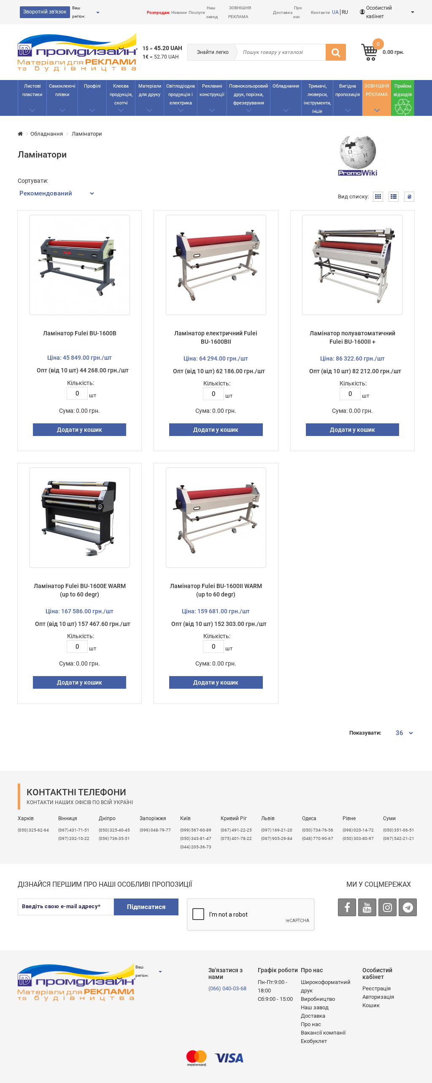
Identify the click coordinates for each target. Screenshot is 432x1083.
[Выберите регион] (97, 12)
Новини (179, 12)
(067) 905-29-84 (276, 838)
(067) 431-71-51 (73, 830)
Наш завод (315, 1007)
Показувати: (365, 733)
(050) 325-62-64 (33, 830)
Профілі (92, 86)
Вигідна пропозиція (347, 90)
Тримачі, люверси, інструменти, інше (317, 98)
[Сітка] (378, 197)
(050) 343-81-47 (195, 838)
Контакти (320, 12)
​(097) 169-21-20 (276, 830)
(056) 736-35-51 (114, 838)
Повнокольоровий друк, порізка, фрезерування (248, 94)
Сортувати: (33, 180)
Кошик (371, 1005)
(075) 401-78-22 (236, 838)
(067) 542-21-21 (398, 838)
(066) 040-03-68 (227, 988)
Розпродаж (158, 12)
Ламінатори (86, 134)
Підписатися (146, 907)
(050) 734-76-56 (317, 830)
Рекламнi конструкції (212, 90)
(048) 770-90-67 (317, 838)
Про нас (311, 1024)
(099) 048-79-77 (155, 830)
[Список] (394, 197)
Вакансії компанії (323, 1033)
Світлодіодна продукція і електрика (180, 94)
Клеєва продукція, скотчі (121, 94)
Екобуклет (314, 1041)
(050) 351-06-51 (398, 830)
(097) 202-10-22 (73, 838)
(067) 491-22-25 (236, 830)
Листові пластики (32, 90)
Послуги (197, 12)
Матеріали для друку (149, 90)
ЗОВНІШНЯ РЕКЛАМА (376, 90)
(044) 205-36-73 (195, 847)
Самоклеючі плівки (62, 90)
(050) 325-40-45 (114, 830)
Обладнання (286, 86)
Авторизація (378, 997)
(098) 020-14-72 (358, 830)
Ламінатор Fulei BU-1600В (79, 333)
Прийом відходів (403, 90)
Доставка (282, 12)
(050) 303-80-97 (358, 838)
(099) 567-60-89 (195, 830)
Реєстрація (376, 988)
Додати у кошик (79, 429)
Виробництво (318, 999)
